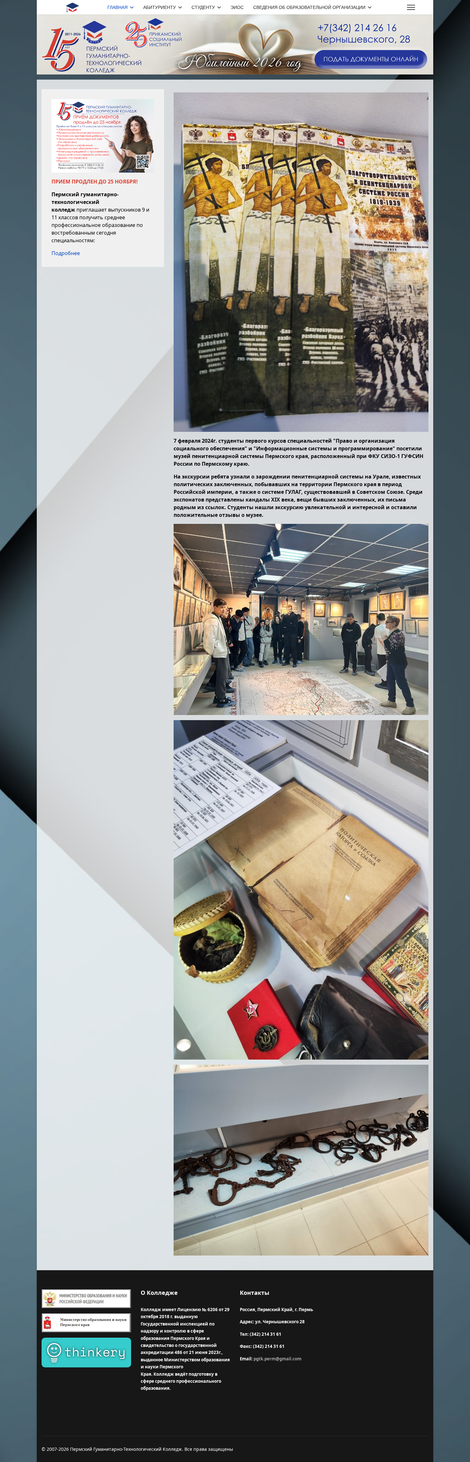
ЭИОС (237, 7)
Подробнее (65, 253)
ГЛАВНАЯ (117, 7)
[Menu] (411, 7)
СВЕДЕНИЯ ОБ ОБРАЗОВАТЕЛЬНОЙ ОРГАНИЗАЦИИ (309, 7)
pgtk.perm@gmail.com (278, 1359)
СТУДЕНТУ (203, 7)
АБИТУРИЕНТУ (159, 7)
